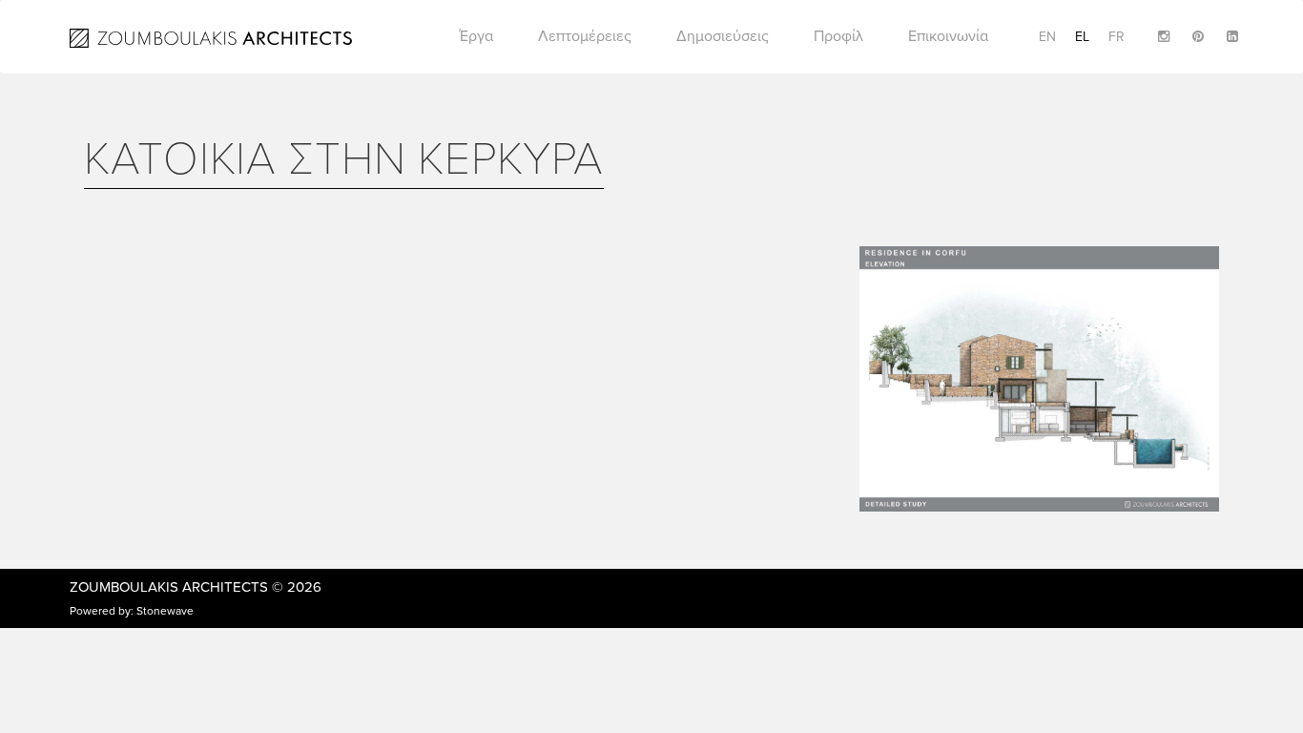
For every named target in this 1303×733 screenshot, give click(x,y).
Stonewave (165, 611)
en (1047, 37)
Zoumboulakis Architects (169, 587)
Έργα (476, 36)
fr (1116, 37)
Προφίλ (838, 36)
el (1082, 37)
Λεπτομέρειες (584, 36)
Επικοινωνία (948, 36)
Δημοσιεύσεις (722, 36)
